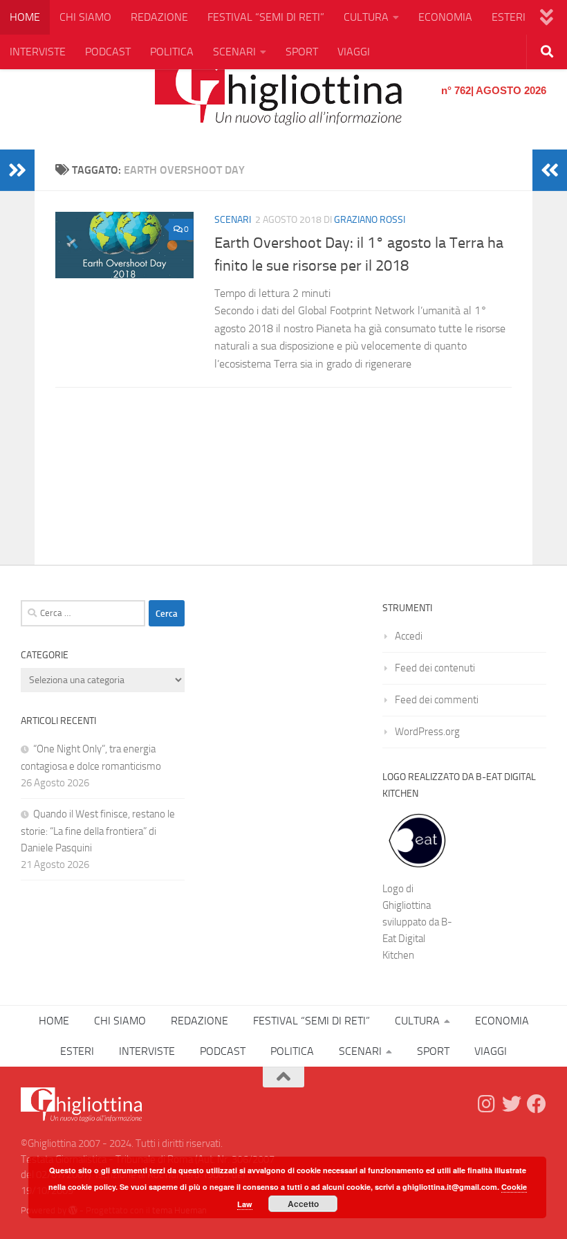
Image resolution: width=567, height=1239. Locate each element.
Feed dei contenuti (435, 668)
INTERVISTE (38, 51)
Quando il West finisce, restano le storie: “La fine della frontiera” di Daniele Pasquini (98, 831)
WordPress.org (427, 731)
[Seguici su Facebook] (536, 1104)
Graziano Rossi (369, 220)
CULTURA (366, 17)
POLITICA (172, 51)
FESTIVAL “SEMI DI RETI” (265, 17)
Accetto (303, 1203)
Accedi (408, 636)
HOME (25, 17)
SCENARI (234, 51)
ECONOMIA (445, 17)
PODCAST (108, 51)
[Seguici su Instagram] (486, 1104)
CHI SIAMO (85, 17)
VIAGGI (353, 51)
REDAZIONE (159, 17)
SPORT (302, 51)
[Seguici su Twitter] (511, 1104)
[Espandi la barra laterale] (17, 170)
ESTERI (509, 17)
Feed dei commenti (436, 700)
